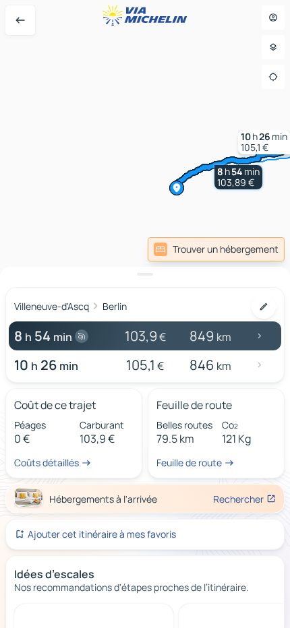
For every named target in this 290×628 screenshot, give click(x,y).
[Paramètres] (273, 47)
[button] (238, 177)
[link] (255, 249)
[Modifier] (264, 306)
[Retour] (20, 20)
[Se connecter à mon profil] (273, 17)
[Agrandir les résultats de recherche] (145, 274)
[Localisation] (273, 77)
